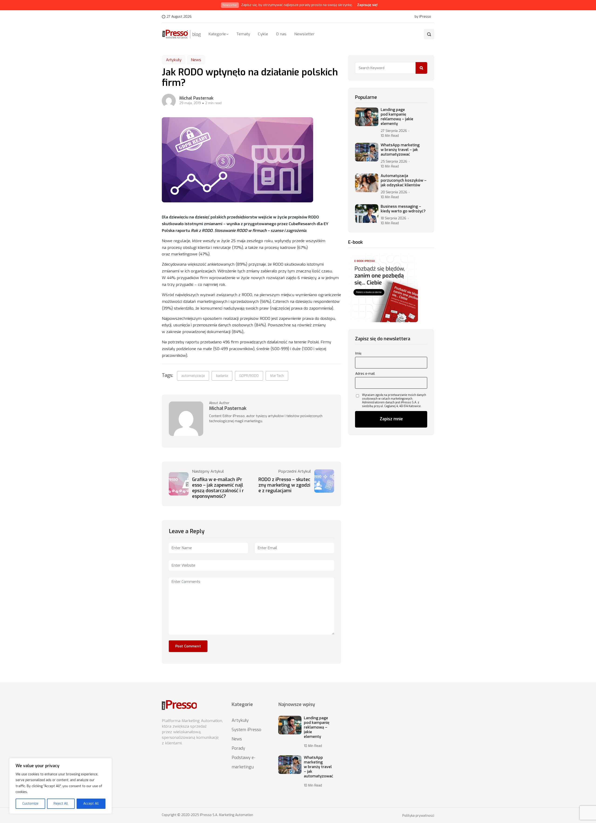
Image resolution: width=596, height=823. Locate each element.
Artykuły (173, 60)
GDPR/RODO (249, 375)
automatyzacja (193, 375)
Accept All (91, 803)
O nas (281, 34)
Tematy (243, 34)
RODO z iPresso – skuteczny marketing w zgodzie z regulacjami (284, 485)
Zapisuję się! (367, 5)
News (196, 60)
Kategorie (217, 34)
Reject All (61, 803)
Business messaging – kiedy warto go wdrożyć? (403, 209)
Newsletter (304, 34)
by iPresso (423, 17)
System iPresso (246, 730)
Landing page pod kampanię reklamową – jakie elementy (397, 116)
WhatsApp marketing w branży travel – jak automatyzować (400, 150)
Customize (30, 803)
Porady (238, 748)
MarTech (277, 375)
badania (222, 375)
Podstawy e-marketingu (243, 762)
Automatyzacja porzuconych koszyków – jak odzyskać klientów (404, 180)
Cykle (263, 34)
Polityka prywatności (418, 815)
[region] (60, 786)
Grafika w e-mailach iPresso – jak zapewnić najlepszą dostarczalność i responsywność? (218, 488)
